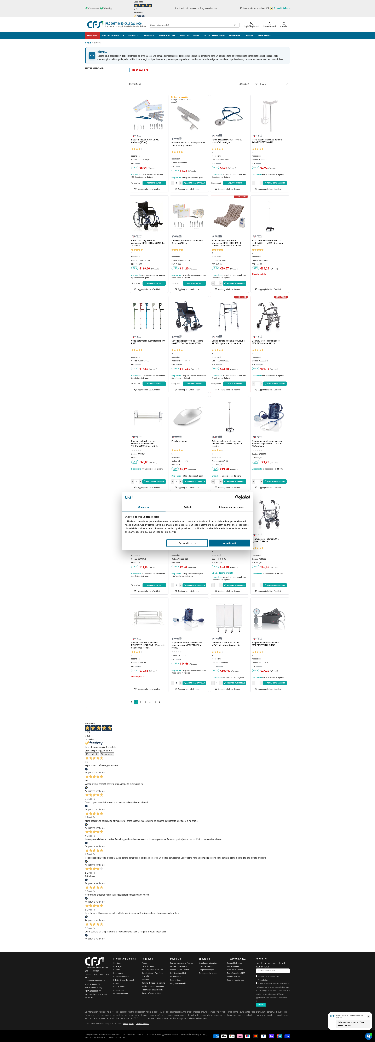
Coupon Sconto (176, 980)
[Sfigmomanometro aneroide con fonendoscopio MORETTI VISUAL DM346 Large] (269, 416)
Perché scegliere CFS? (236, 973)
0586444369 (93, 8)
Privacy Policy (119, 986)
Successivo (107, 754)
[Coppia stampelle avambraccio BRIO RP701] (148, 316)
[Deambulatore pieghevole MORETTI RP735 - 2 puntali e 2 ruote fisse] (229, 316)
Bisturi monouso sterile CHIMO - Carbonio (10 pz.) (145, 141)
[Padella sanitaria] (188, 416)
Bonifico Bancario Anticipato (153, 986)
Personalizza (185, 543)
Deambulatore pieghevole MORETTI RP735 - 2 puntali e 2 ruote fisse (228, 342)
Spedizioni (179, 8)
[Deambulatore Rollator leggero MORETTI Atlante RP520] (269, 316)
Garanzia (117, 983)
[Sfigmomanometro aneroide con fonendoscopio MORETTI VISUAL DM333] (188, 618)
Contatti (116, 969)
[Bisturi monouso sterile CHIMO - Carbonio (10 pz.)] (148, 115)
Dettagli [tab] (188, 507)
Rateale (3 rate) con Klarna (152, 969)
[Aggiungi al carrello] (194, 183)
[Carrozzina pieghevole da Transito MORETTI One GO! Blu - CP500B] (188, 316)
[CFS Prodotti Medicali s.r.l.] (116, 24)
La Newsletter (175, 976)
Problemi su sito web (235, 980)
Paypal (144, 963)
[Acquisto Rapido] (154, 183)
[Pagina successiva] (159, 702)
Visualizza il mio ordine (208, 963)
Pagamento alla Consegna (152, 990)
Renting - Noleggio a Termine (153, 983)
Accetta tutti (229, 543)
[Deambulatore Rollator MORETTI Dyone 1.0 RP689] (269, 514)
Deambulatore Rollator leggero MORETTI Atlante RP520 (266, 342)
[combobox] (194, 25)
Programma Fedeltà (208, 8)
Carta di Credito (148, 966)
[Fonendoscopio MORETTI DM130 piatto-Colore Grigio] (229, 115)
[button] (284, 25)
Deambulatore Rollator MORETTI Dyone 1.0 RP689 (267, 540)
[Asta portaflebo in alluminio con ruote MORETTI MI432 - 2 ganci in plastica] (269, 216)
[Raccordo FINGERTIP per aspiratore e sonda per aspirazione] (188, 118)
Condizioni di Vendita (122, 976)
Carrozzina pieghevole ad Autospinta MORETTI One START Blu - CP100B (148, 243)
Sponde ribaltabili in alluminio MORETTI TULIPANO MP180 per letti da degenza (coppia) (148, 645)
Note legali (117, 966)
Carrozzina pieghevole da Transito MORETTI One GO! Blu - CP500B (187, 342)
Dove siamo (118, 973)
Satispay (145, 979)
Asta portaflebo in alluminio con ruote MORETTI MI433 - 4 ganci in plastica (227, 443)
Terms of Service (142, 1023)
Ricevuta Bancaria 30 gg (151, 993)
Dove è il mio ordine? (235, 969)
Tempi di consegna (206, 969)
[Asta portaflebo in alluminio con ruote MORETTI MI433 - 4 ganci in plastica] (229, 416)
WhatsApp (107, 8)
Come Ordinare (233, 966)
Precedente (92, 754)
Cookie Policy (118, 990)
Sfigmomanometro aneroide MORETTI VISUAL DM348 (265, 643)
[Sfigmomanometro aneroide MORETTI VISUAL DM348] (269, 618)
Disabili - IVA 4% (233, 976)
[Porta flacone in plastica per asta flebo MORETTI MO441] (269, 115)
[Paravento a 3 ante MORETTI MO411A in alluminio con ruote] (229, 618)
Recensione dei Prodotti (179, 969)
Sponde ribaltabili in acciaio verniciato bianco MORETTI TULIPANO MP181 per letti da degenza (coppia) (144, 444)
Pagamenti (191, 8)
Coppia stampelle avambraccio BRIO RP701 (148, 342)
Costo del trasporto (206, 966)
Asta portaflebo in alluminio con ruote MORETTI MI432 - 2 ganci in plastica (267, 243)
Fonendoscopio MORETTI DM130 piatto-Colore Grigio (227, 141)
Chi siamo (117, 963)
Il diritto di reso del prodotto (124, 980)
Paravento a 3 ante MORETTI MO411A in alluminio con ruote (226, 643)
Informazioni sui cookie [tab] (231, 507)
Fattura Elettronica (234, 963)
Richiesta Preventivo (178, 966)
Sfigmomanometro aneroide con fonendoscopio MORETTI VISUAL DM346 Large (267, 443)
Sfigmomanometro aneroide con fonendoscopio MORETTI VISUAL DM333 (187, 645)
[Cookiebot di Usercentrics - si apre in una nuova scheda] (237, 497)
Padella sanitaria (179, 441)
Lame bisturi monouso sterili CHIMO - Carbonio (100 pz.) (189, 241)
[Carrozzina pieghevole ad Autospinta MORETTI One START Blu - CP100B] (148, 216)
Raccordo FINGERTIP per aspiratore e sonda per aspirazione (188, 143)
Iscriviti (260, 1005)
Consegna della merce (208, 973)
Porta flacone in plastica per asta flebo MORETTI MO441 (267, 141)
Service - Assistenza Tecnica (181, 963)
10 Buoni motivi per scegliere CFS (254, 8)
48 (155, 702)
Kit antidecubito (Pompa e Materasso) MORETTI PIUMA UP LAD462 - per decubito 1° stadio (227, 243)
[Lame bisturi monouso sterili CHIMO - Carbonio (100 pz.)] (188, 216)
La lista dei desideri (178, 973)
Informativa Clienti (120, 993)
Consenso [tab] (143, 507)
